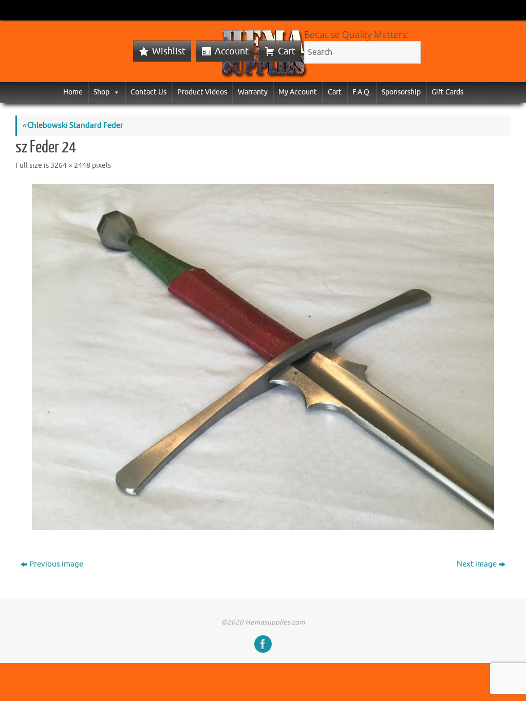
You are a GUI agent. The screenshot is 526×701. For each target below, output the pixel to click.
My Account (297, 92)
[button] (114, 92)
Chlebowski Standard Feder (72, 125)
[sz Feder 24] (263, 357)
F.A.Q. (361, 92)
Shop (101, 92)
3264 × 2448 (70, 165)
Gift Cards (447, 92)
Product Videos (202, 92)
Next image (477, 564)
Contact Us (148, 92)
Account (232, 51)
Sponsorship (401, 92)
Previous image (56, 564)
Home (73, 92)
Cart (286, 51)
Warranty (253, 92)
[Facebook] (263, 644)
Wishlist (168, 51)
